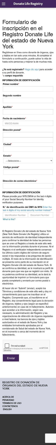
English (7, 409)
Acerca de (8, 397)
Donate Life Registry (28, 4)
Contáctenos (10, 406)
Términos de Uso (11, 403)
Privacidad (8, 400)
